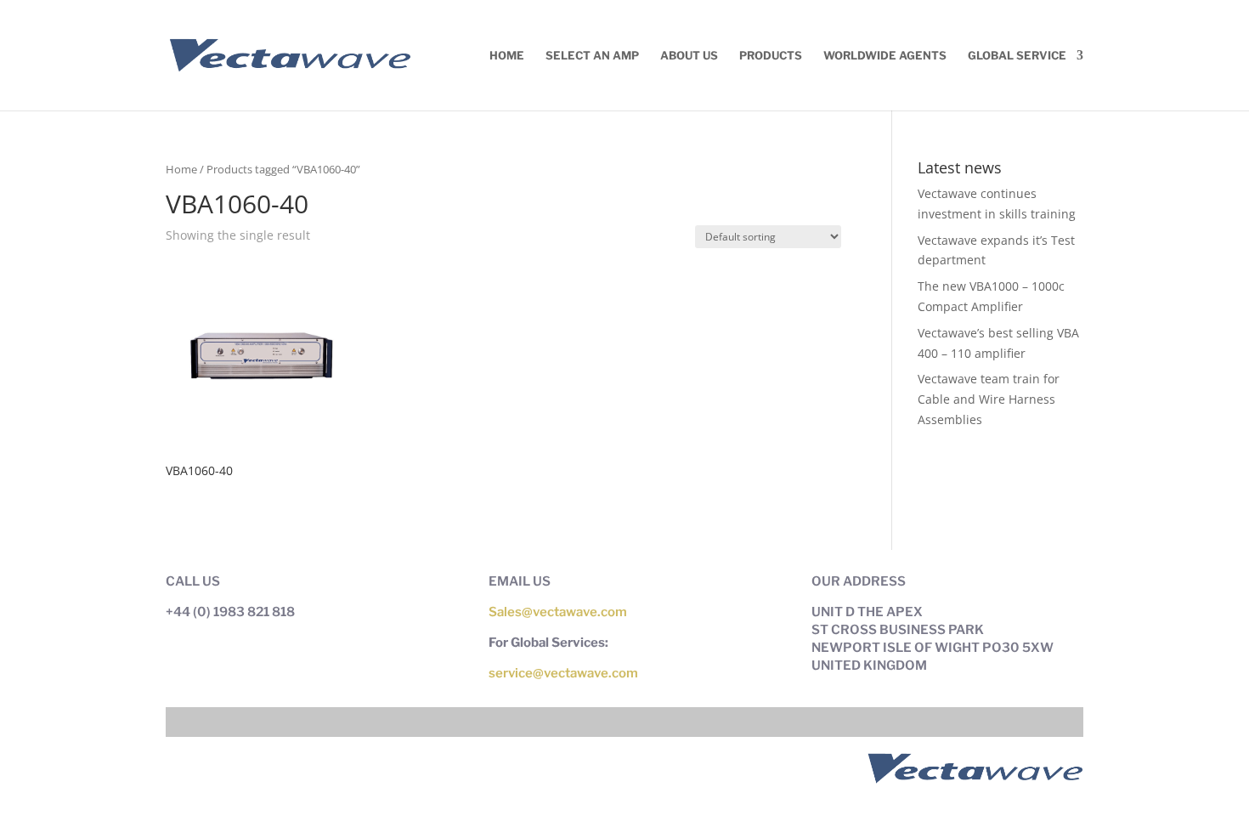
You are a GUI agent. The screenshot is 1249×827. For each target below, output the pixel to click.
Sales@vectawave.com (558, 612)
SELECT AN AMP (592, 55)
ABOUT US (689, 55)
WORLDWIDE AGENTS (885, 55)
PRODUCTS (770, 55)
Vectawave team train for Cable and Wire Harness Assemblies (989, 399)
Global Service (1017, 55)
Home (506, 55)
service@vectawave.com (563, 673)
